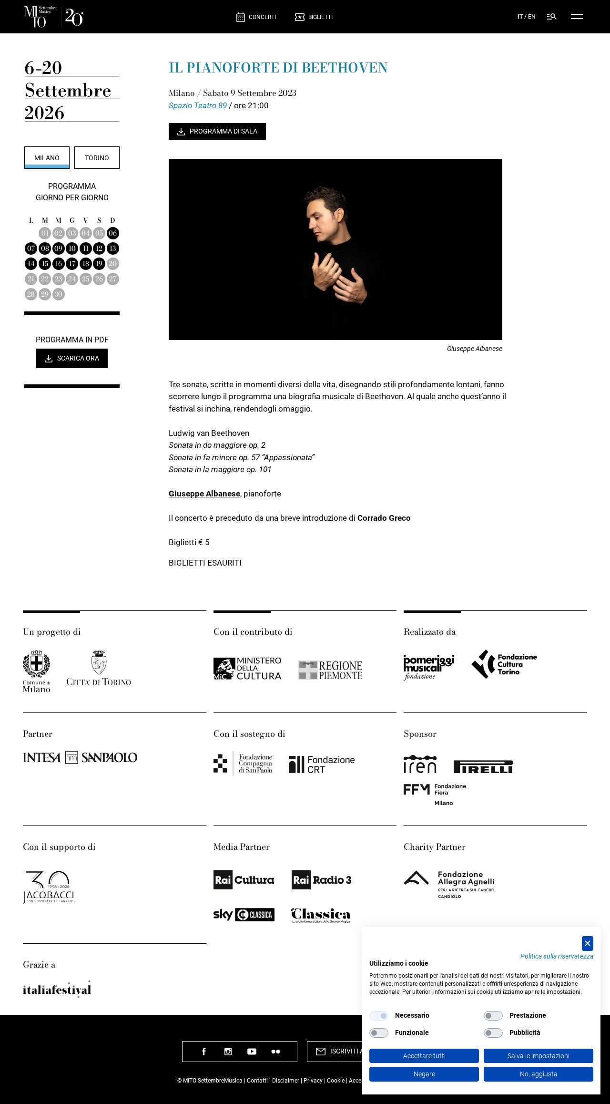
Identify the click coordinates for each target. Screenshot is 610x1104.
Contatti (257, 1080)
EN (532, 16)
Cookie (336, 1080)
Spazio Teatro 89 (199, 105)
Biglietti (320, 17)
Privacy (313, 1080)
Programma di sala (223, 131)
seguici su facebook (204, 1055)
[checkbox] (378, 1016)
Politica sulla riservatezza (556, 956)
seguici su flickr (275, 1055)
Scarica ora (78, 358)
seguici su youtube (251, 1055)
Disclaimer (285, 1080)
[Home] (126, 17)
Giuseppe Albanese (204, 493)
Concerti (262, 17)
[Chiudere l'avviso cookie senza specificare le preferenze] (587, 943)
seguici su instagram (228, 1055)
